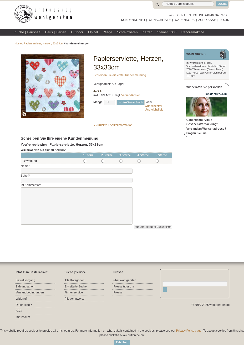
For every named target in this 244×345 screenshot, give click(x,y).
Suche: (158, 3)
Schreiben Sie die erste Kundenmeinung (119, 75)
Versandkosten (131, 95)
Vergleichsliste (154, 109)
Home (18, 43)
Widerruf (21, 298)
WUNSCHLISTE (159, 20)
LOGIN (224, 20)
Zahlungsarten (25, 286)
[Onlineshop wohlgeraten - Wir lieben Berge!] (45, 13)
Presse (117, 292)
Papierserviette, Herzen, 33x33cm (43, 43)
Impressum (23, 317)
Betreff (25, 175)
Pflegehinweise (75, 298)
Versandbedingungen (30, 292)
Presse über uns (124, 286)
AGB (19, 311)
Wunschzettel (153, 106)
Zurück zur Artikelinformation (112, 125)
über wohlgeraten (124, 280)
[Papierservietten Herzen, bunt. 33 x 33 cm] (52, 56)
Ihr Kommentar (31, 185)
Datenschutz (24, 305)
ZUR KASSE (207, 20)
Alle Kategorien (75, 280)
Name (25, 166)
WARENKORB (184, 20)
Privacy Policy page (189, 330)
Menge (97, 102)
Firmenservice (74, 292)
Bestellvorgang (25, 280)
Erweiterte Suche (76, 286)
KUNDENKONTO (133, 20)
